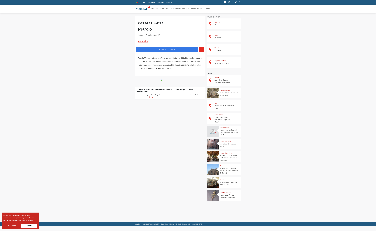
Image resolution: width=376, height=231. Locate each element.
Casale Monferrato (225, 90)
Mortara (222, 166)
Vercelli (217, 77)
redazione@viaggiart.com (151, 97)
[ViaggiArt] (143, 9)
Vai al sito (143, 41)
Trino (216, 103)
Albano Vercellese (225, 127)
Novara (222, 180)
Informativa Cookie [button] (26, 220)
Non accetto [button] (12, 225)
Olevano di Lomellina (225, 153)
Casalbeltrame (219, 115)
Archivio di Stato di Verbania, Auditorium (222, 81)
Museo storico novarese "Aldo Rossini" (228, 183)
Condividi (167, 50)
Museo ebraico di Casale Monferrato (229, 94)
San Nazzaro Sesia (225, 141)
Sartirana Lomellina (225, 192)
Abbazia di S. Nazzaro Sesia (228, 145)
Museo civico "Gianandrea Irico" (224, 107)
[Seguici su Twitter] (235, 2)
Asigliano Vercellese (220, 60)
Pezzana (217, 22)
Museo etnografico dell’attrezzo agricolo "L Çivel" (223, 119)
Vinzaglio (217, 48)
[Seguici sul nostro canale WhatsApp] (228, 2)
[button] (141, 2)
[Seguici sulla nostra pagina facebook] (232, 2)
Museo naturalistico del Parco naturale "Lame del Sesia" (229, 132)
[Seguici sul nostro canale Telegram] (224, 2)
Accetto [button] (29, 225)
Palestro (217, 35)
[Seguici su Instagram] (239, 2)
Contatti (169, 2)
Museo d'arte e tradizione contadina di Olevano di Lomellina (229, 158)
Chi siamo (151, 2)
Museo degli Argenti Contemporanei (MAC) (228, 196)
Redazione (160, 2)
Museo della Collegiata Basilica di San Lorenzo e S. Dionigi (229, 170)
